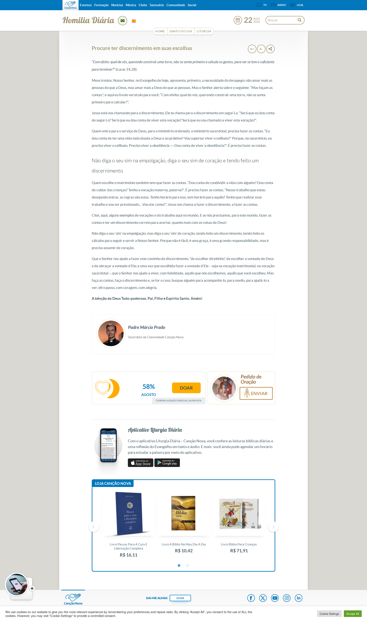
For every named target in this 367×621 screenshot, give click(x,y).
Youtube (274, 598)
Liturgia (204, 31)
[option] (128, 526)
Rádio (282, 5)
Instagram (286, 598)
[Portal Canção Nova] (70, 5)
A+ (252, 49)
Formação (101, 5)
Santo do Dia (180, 31)
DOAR (180, 598)
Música (131, 5)
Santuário (157, 5)
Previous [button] (94, 526)
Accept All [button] (352, 614)
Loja (300, 5)
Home (160, 31)
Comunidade (176, 5)
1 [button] (179, 565)
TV (265, 5)
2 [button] (188, 565)
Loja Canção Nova (113, 483)
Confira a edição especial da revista (179, 400)
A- (261, 49)
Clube (143, 5)
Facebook (251, 598)
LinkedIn (298, 598)
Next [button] (273, 526)
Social (192, 5)
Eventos (86, 5)
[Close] (32, 588)
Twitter (263, 598)
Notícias (117, 5)
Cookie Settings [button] (329, 614)
